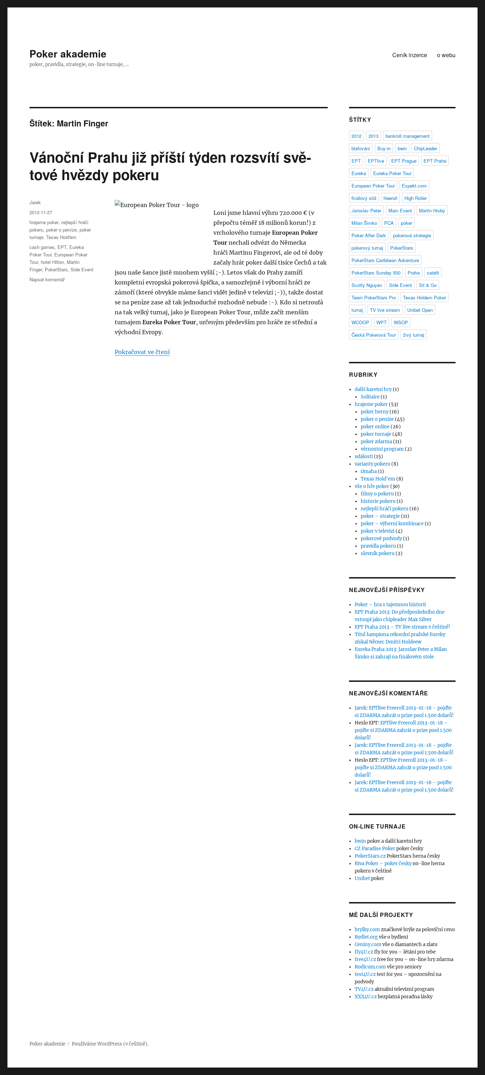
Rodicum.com (370, 967)
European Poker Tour (373, 185)
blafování (361, 148)
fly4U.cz (364, 952)
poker (406, 222)
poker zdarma (376, 442)
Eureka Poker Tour (392, 173)
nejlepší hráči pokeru (384, 509)
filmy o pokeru (377, 494)
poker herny (374, 412)
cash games (42, 247)
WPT (381, 322)
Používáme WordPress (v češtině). (110, 1044)
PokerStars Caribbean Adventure (385, 260)
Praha (414, 272)
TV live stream (385, 309)
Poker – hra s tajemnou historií (390, 605)
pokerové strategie (412, 235)
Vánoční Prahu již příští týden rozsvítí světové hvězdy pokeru (170, 165)
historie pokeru (378, 501)
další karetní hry (373, 389)
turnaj (357, 309)
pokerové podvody (381, 539)
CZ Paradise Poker (375, 849)
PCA (389, 222)
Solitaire (370, 397)
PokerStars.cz (370, 856)
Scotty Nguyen (367, 285)
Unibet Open (420, 309)
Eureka (359, 173)
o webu (446, 55)
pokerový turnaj (367, 247)
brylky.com (367, 930)
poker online (375, 427)
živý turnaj (413, 334)
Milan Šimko (364, 222)
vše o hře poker (372, 486)
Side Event (82, 269)
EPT (62, 247)
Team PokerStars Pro (374, 297)
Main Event (400, 210)
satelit (433, 272)
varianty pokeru (372, 464)
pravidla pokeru (378, 546)
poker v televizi (377, 531)
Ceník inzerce (409, 55)
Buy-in (384, 148)
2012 (356, 135)
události (364, 457)
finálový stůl (364, 198)
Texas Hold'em (61, 237)
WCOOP (360, 322)
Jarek (35, 202)
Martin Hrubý (432, 210)
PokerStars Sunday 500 (376, 272)
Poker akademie (68, 53)
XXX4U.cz (366, 997)
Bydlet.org (366, 937)
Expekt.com (414, 185)
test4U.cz (365, 974)
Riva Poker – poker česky (383, 863)
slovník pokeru (377, 553)
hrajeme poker (43, 222)
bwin (402, 148)
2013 (373, 135)
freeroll (390, 198)
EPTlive (376, 160)
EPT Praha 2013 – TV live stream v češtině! (402, 627)
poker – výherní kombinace (392, 524)
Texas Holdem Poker (424, 297)
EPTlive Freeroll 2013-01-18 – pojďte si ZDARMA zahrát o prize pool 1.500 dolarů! (403, 730)
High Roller (415, 198)
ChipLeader (425, 148)
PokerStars (56, 269)
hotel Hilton (52, 262)
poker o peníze (61, 229)
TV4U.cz (364, 989)
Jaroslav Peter (366, 210)
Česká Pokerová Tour (374, 334)
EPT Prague (403, 160)
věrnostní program (382, 449)
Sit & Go (428, 285)
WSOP (401, 322)
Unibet (362, 878)
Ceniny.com (368, 944)
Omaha (369, 471)
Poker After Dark (369, 235)
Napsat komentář (47, 279)
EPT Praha (435, 160)
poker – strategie (380, 516)
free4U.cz (365, 959)
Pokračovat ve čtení (142, 351)
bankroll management (408, 135)
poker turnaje (376, 434)
